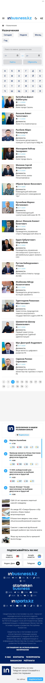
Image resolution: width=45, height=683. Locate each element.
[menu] (3, 18)
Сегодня (8, 35)
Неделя (23, 35)
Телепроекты (33, 661)
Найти (12, 62)
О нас (8, 661)
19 (4, 386)
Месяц (38, 35)
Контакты (18, 661)
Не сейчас (21, 679)
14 (22, 382)
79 (22, 386)
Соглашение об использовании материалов (22, 652)
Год (5, 40)
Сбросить (32, 62)
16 (31, 382)
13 (17, 382)
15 (26, 382)
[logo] (19, 18)
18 (40, 382)
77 (13, 386)
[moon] (36, 18)
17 (36, 382)
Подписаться (35, 679)
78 (17, 386)
